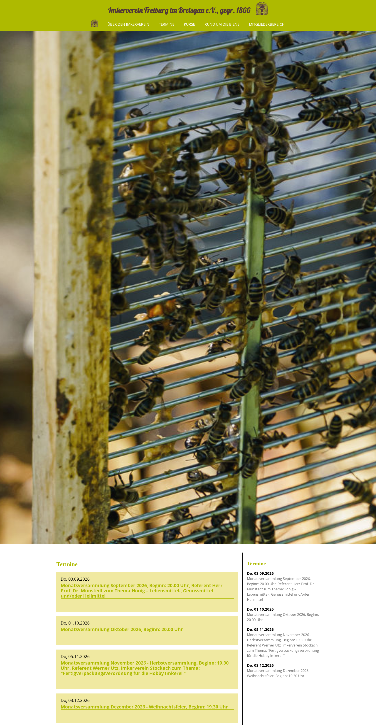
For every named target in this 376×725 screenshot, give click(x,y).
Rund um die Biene (222, 24)
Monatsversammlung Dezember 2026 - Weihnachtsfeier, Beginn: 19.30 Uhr (279, 670)
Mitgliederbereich (267, 24)
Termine (166, 24)
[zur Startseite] (259, 8)
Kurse (189, 24)
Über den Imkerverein (128, 24)
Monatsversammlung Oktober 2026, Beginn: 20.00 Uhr (283, 614)
